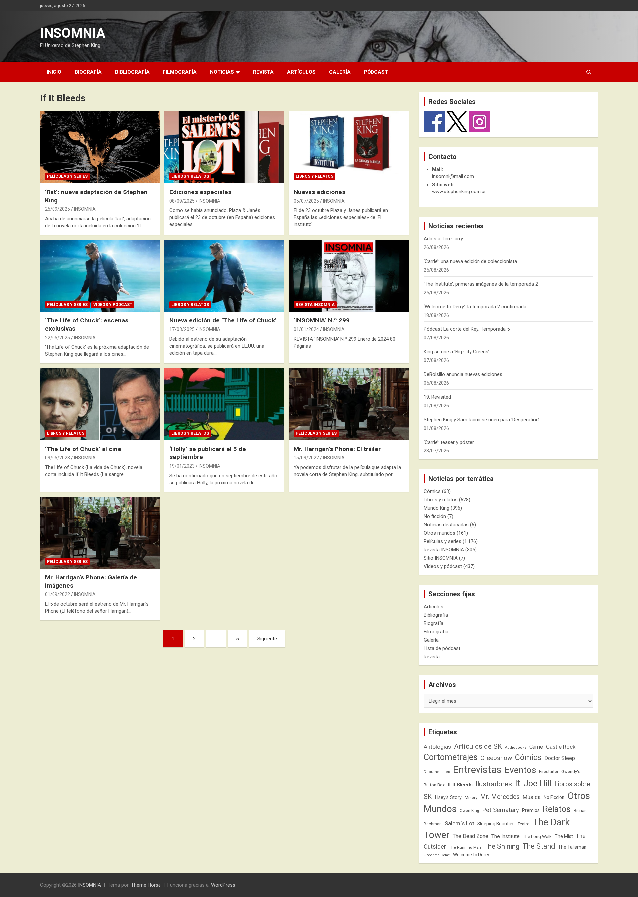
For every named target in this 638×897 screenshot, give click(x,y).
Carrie (536, 747)
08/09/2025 (182, 201)
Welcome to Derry (471, 854)
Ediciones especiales (200, 192)
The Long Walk (537, 836)
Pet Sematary (500, 809)
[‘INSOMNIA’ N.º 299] (348, 275)
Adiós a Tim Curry (443, 239)
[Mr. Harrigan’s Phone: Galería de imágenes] (100, 532)
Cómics (432, 491)
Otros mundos (439, 533)
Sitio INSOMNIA (441, 558)
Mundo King (436, 508)
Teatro (524, 824)
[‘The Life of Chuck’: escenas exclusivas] (100, 275)
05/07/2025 (306, 201)
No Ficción (554, 797)
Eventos (520, 770)
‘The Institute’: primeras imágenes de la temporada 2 (481, 284)
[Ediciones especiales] (224, 147)
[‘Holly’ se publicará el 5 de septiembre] (224, 404)
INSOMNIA (72, 33)
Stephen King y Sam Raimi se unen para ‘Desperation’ (481, 420)
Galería (340, 72)
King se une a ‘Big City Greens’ (456, 352)
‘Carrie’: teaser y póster (449, 442)
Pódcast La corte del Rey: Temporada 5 (467, 329)
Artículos (301, 72)
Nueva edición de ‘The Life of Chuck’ (223, 320)
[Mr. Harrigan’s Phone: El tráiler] (348, 404)
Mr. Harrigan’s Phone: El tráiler (337, 449)
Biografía (88, 72)
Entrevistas (477, 769)
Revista (263, 72)
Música (532, 797)
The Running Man (465, 847)
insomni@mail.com (453, 176)
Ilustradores (494, 784)
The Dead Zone (470, 836)
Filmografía (180, 72)
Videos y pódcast (112, 304)
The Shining (501, 846)
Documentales (437, 772)
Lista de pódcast (442, 648)
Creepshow (496, 758)
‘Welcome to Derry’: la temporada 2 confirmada (475, 307)
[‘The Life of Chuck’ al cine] (100, 404)
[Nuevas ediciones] (348, 147)
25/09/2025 (57, 209)
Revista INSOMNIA (315, 304)
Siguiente (267, 639)
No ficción (435, 516)
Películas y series (67, 176)
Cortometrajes (451, 757)
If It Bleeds (460, 785)
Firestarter (548, 771)
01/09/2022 (57, 594)
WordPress (223, 885)
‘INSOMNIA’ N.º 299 (322, 320)
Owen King (469, 810)
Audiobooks (515, 747)
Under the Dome (437, 855)
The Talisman (572, 847)
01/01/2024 (306, 329)
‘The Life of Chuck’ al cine (83, 449)
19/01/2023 (182, 466)
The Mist (564, 836)
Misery (471, 797)
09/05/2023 (57, 457)
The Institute (505, 836)
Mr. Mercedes (500, 797)
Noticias (222, 72)
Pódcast (376, 72)
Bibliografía (132, 72)
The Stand (538, 846)
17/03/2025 (182, 329)
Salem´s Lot (459, 823)
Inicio (54, 72)
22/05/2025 (57, 337)
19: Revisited (437, 397)
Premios (531, 810)
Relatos (557, 809)
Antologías (437, 746)
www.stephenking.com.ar (459, 191)
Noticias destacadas (446, 525)
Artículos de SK (478, 746)
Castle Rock (560, 746)
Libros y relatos (190, 176)
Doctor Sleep (559, 758)
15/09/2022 (306, 457)
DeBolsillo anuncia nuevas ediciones (463, 374)
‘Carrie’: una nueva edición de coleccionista (470, 261)
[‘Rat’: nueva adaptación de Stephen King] (100, 147)
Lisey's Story (448, 797)
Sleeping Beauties (496, 823)
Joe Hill (537, 783)
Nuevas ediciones (319, 192)
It (518, 783)
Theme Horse (146, 885)
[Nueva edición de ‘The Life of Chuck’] (224, 275)
